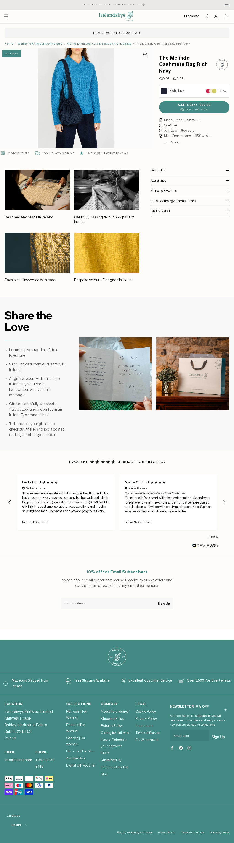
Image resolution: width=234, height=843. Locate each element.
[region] (117, 502)
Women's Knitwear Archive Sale (40, 43)
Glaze (225, 832)
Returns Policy (112, 725)
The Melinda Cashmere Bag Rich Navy (163, 43)
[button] (6, 16)
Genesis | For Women (75, 741)
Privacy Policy (146, 718)
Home (9, 43)
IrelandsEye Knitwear (140, 832)
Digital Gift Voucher (81, 765)
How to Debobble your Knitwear (113, 743)
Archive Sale (75, 758)
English (17, 824)
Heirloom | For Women (76, 715)
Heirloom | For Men (80, 751)
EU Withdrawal (147, 740)
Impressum (144, 725)
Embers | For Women (75, 728)
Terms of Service (148, 733)
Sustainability (111, 760)
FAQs (105, 753)
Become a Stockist (114, 767)
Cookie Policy (146, 711)
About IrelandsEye (115, 711)
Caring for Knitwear (115, 733)
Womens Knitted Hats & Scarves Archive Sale (99, 43)
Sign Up (164, 603)
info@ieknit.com (18, 760)
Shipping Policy (113, 718)
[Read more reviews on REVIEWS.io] (206, 547)
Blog (104, 774)
